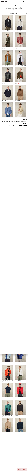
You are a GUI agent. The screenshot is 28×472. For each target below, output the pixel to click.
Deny (14, 125)
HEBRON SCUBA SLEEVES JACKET (19, 380)
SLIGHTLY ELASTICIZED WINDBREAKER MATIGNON (20, 65)
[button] (14, 12)
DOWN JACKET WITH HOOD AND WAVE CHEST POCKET (7, 380)
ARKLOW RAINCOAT (5, 100)
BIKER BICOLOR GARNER (18, 30)
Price (16, 13)
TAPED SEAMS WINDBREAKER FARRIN (7, 415)
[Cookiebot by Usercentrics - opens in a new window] (24, 119)
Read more (14, 12)
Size (10, 13)
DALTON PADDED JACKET (18, 415)
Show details (24, 123)
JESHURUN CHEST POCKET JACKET (7, 65)
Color (13, 13)
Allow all (23, 125)
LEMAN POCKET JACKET (5, 30)
